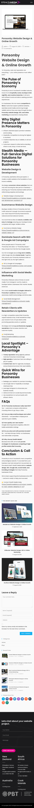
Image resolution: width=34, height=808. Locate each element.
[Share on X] (3, 698)
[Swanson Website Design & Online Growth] (5, 664)
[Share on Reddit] (26, 698)
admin (6, 46)
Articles (27, 46)
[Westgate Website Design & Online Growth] (5, 680)
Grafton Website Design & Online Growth (17, 583)
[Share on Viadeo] (3, 702)
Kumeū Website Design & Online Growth (20, 654)
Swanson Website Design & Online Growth (20, 663)
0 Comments (8, 48)
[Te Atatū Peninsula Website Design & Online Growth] (5, 689)
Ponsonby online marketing (9, 492)
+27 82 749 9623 (22, 776)
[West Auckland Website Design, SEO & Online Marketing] (5, 672)
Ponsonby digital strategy (12, 491)
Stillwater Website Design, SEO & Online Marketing (17, 551)
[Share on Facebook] (7, 698)
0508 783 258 (10, 774)
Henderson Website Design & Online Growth (17, 524)
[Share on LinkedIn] (14, 698)
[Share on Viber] (18, 698)
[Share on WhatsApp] (7, 702)
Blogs (3, 645)
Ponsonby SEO (19, 492)
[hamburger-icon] (31, 2)
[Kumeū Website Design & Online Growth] (5, 655)
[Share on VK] (22, 698)
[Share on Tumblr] (29, 698)
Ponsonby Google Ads (25, 491)
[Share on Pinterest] (10, 698)
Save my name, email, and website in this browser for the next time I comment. (14, 628)
